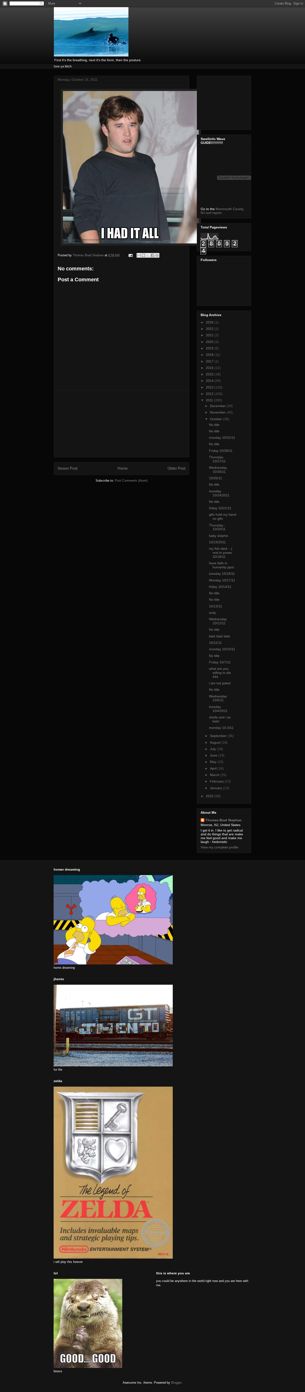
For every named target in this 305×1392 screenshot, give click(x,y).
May (213, 762)
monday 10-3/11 (221, 728)
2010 (210, 796)
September (219, 736)
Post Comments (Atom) (131, 480)
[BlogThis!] (143, 255)
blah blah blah (219, 636)
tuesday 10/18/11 (222, 573)
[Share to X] (148, 255)
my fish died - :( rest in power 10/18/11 (220, 553)
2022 (210, 329)
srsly (212, 613)
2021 (210, 335)
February (217, 781)
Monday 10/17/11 (222, 580)
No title (214, 425)
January (216, 788)
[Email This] (139, 255)
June (214, 755)
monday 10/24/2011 (219, 493)
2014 (210, 381)
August (215, 742)
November (218, 412)
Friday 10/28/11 (221, 451)
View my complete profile (219, 847)
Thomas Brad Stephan (223, 820)
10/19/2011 (217, 542)
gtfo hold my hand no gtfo (222, 516)
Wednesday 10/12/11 (218, 621)
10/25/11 (215, 478)
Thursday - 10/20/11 (217, 527)
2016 (210, 368)
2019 (210, 348)
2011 (210, 400)
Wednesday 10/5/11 (218, 698)
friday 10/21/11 (220, 508)
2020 (210, 342)
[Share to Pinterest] (157, 255)
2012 (210, 394)
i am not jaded (219, 683)
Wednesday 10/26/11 (218, 470)
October (216, 419)
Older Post (176, 468)
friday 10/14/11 (220, 587)
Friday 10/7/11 (220, 662)
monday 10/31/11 (222, 437)
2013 (210, 387)
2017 (210, 361)
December (218, 406)
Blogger (176, 1382)
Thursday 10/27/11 (217, 459)
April (214, 768)
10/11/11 (215, 643)
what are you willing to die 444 (220, 673)
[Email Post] (130, 255)
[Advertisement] (121, 424)
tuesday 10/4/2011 (218, 709)
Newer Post (67, 468)
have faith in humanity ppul (221, 565)
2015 (210, 374)
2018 (210, 355)
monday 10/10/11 (222, 649)
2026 (210, 322)
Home (122, 468)
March (215, 775)
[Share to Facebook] (152, 255)
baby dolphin (218, 536)
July (213, 749)
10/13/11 (215, 606)
